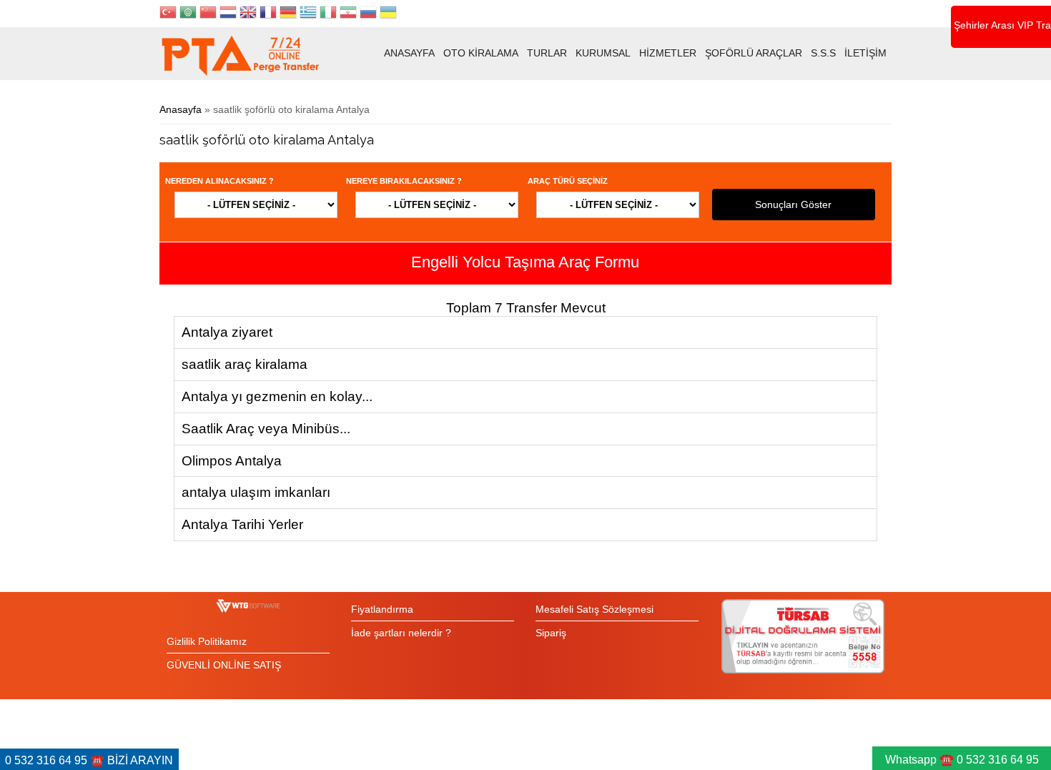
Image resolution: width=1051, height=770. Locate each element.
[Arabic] (188, 14)
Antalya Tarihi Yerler (242, 524)
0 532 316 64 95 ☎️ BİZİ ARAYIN (89, 760)
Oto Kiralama (480, 53)
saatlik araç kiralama (244, 364)
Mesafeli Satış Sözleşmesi (594, 609)
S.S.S (823, 53)
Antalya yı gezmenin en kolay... (277, 396)
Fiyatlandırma (382, 609)
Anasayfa (409, 53)
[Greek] (308, 14)
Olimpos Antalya (232, 460)
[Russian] (368, 14)
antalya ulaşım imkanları (256, 492)
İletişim (865, 53)
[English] (248, 14)
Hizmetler (667, 53)
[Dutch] (228, 14)
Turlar (547, 53)
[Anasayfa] (239, 55)
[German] (288, 14)
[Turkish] (168, 14)
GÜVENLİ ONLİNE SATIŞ (224, 665)
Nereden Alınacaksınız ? (219, 181)
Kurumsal (603, 53)
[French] (268, 14)
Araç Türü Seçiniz (568, 181)
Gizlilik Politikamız (207, 641)
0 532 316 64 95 (998, 760)
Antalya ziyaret (227, 332)
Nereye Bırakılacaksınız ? (404, 181)
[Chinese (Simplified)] (208, 14)
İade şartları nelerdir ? (401, 632)
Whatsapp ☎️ (921, 760)
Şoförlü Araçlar (753, 53)
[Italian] (328, 14)
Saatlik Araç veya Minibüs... (266, 428)
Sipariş (551, 632)
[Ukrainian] (388, 14)
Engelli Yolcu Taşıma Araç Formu (525, 262)
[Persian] (348, 14)
